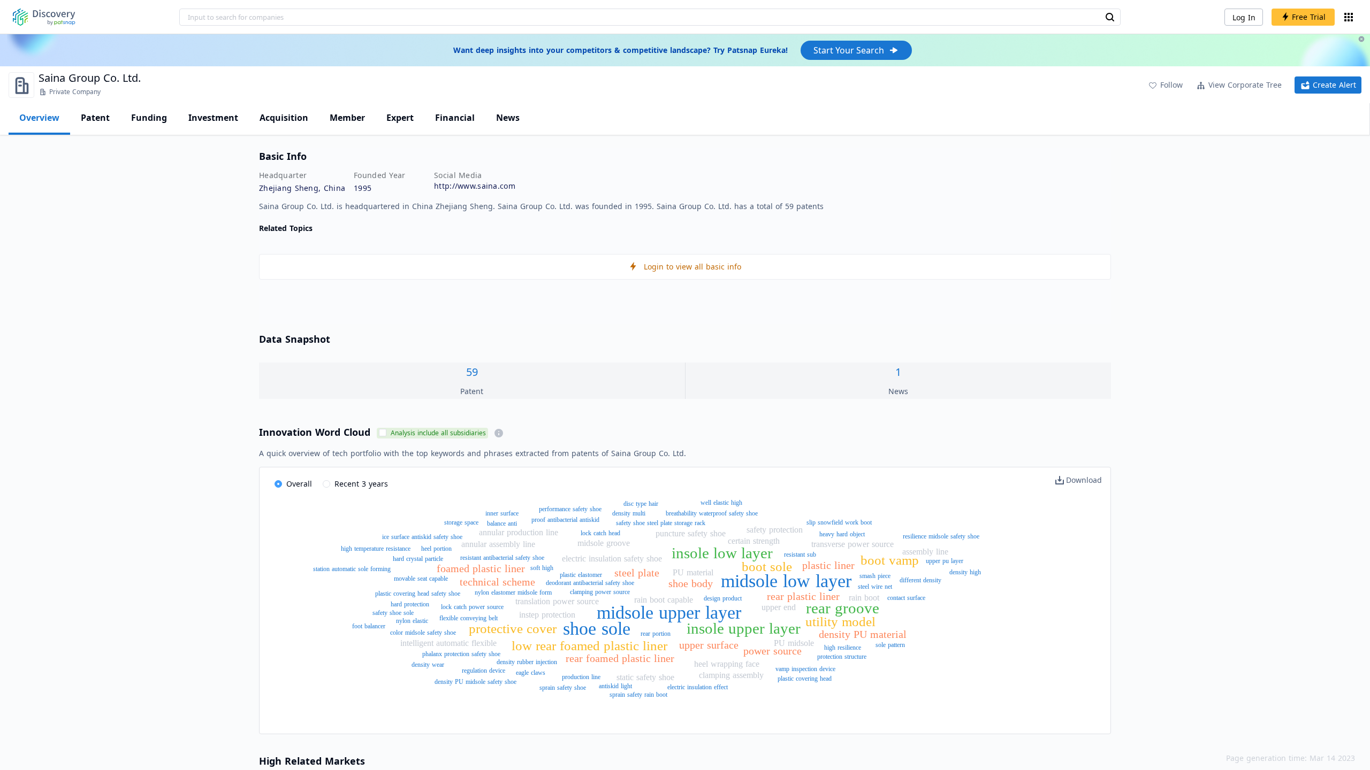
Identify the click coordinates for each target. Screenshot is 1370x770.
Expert (400, 118)
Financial (455, 118)
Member (347, 118)
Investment (213, 118)
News (508, 118)
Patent (95, 118)
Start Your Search (848, 50)
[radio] (293, 484)
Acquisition (284, 118)
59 (472, 372)
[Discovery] (44, 17)
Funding (149, 118)
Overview (39, 118)
